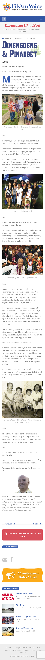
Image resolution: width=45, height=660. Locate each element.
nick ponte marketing (27, 656)
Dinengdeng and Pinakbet (19, 29)
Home (5, 29)
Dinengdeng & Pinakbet (26, 616)
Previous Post (9, 524)
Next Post (37, 524)
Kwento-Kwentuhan (24, 628)
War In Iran (21, 605)
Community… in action (26, 593)
